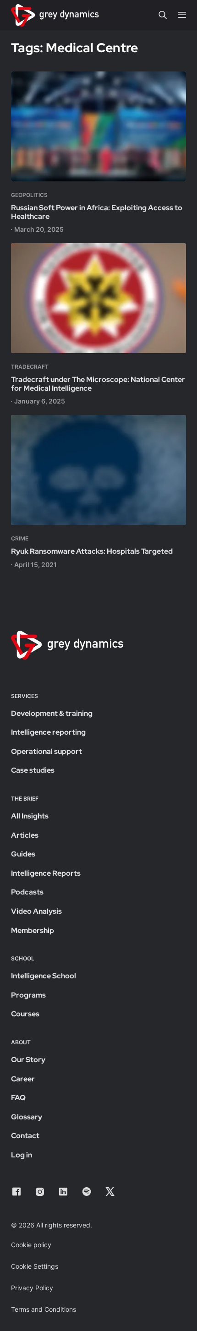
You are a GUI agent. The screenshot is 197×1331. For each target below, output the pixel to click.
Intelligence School (43, 976)
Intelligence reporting (48, 732)
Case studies (33, 770)
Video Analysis (36, 911)
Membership (32, 930)
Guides (23, 854)
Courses (25, 1014)
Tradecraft (30, 366)
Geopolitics (29, 194)
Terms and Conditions (43, 1309)
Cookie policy (31, 1245)
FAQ (18, 1097)
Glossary (26, 1117)
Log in (21, 1155)
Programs (28, 995)
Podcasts (27, 892)
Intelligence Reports (46, 873)
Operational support (46, 751)
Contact (25, 1135)
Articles (24, 835)
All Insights (30, 816)
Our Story (28, 1059)
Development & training (52, 713)
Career (23, 1079)
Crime (19, 538)
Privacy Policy (32, 1288)
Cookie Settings (34, 1266)
